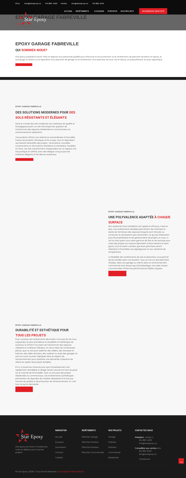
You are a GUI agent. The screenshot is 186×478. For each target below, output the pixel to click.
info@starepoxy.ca (32, 3)
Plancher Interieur (90, 442)
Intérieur (112, 442)
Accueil (68, 11)
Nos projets (127, 11)
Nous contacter (23, 64)
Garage (111, 437)
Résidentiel (113, 457)
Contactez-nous (23, 159)
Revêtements (82, 11)
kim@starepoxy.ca (80, 3)
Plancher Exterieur (90, 447)
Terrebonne (144, 459)
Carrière (59, 457)
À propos (112, 11)
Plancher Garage (90, 437)
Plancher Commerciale (93, 452)
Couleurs (99, 11)
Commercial (114, 452)
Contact (59, 452)
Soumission (60, 447)
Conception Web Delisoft (71, 471)
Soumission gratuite (153, 11)
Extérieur (112, 447)
